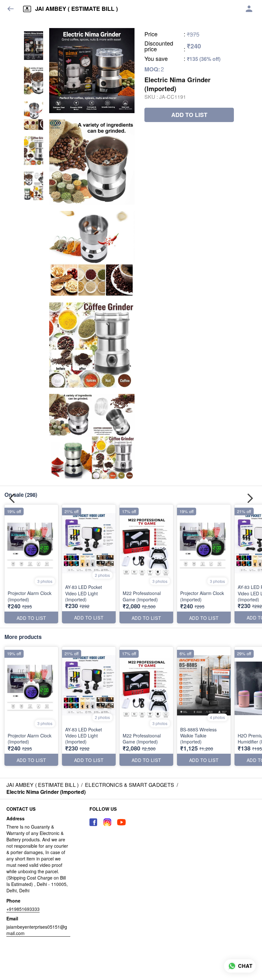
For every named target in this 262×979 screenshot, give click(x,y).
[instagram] (107, 822)
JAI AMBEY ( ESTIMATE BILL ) (76, 9)
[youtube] (121, 822)
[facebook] (93, 822)
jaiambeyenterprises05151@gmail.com (36, 930)
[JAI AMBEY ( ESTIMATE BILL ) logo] (27, 9)
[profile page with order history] (249, 9)
